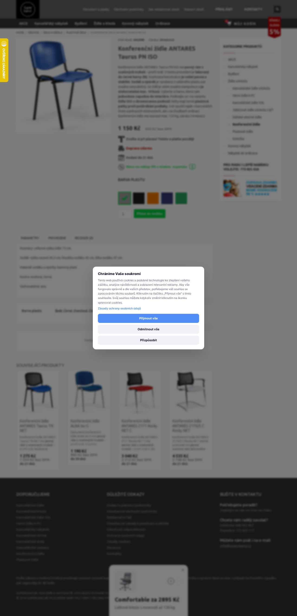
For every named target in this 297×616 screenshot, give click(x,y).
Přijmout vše (148, 318)
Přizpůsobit (148, 340)
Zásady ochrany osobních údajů (119, 308)
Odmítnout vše (148, 329)
